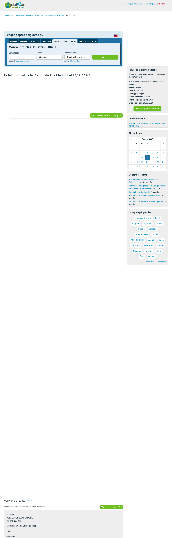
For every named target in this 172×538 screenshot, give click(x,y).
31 (163, 167)
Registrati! (132, 4)
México (159, 223)
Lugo (161, 240)
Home (6, 16)
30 (158, 167)
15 (153, 157)
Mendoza (148, 245)
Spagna (135, 223)
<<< (131, 139)
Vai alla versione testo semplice (106, 115)
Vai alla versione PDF (111, 507)
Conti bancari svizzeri (88, 41)
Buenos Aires (142, 234)
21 (147, 162)
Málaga (149, 251)
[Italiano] (167, 4)
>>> (163, 139)
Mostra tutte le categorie (155, 262)
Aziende (13, 41)
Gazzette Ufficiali (17, 16)
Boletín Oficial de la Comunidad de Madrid (48, 16)
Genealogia (34, 41)
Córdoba (153, 229)
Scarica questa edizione (147, 108)
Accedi (123, 4)
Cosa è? (29, 501)
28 (147, 167)
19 (137, 162)
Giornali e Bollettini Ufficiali (65, 41)
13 (142, 157)
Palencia (137, 251)
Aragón (151, 240)
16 (158, 157)
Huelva (151, 256)
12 (137, 157)
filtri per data (75, 61)
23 (158, 162)
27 (142, 167)
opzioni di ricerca (22, 61)
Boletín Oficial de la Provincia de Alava (144, 195)
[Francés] (162, 4)
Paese (39, 53)
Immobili (23, 41)
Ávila (142, 256)
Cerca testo (14, 53)
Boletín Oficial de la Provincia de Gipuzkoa (146, 202)
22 (153, 162)
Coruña (160, 245)
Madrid (28, 16)
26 (137, 167)
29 (153, 167)
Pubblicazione (70, 53)
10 (163, 153)
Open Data (46, 41)
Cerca (105, 57)
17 (163, 157)
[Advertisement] (74, 24)
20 (142, 162)
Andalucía (135, 245)
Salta (159, 251)
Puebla (141, 229)
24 (163, 162)
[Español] (160, 4)
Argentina (147, 223)
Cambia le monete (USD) (147, 4)
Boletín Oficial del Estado (139, 192)
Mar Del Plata (137, 240)
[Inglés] (164, 4)
